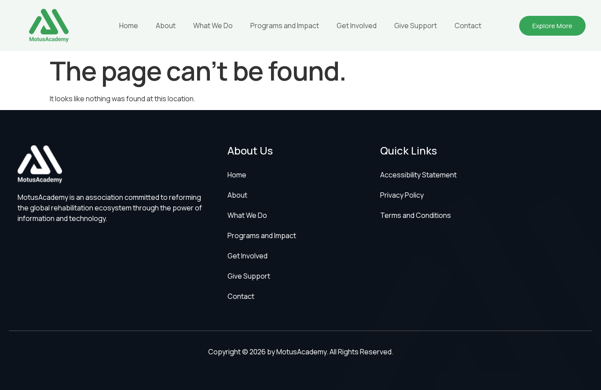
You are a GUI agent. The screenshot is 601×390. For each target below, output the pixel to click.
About (166, 25)
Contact (467, 25)
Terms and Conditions (415, 215)
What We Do (213, 25)
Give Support (415, 25)
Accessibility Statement (418, 175)
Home (128, 25)
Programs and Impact (284, 25)
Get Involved (357, 25)
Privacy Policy (402, 195)
